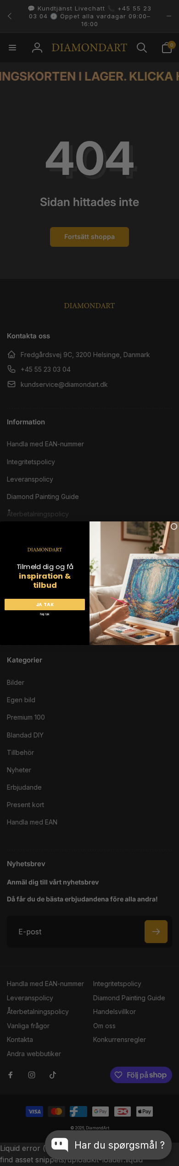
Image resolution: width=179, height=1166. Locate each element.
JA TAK (45, 604)
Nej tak (45, 614)
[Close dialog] (174, 526)
